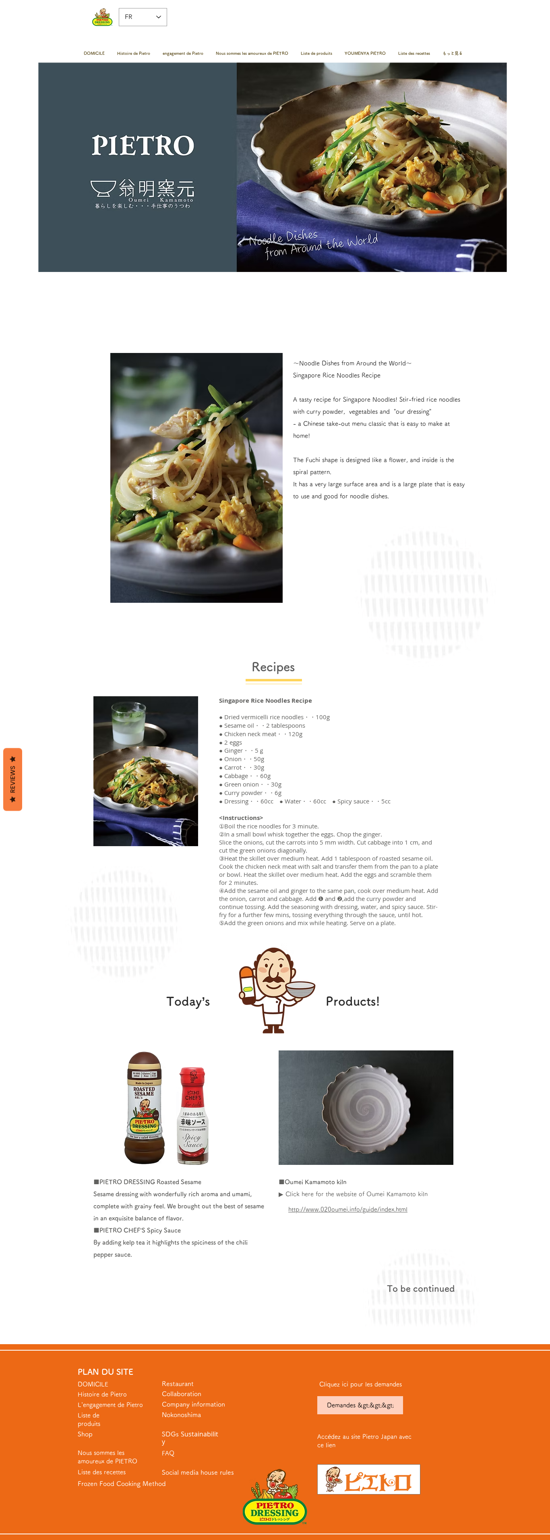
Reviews (12, 779)
